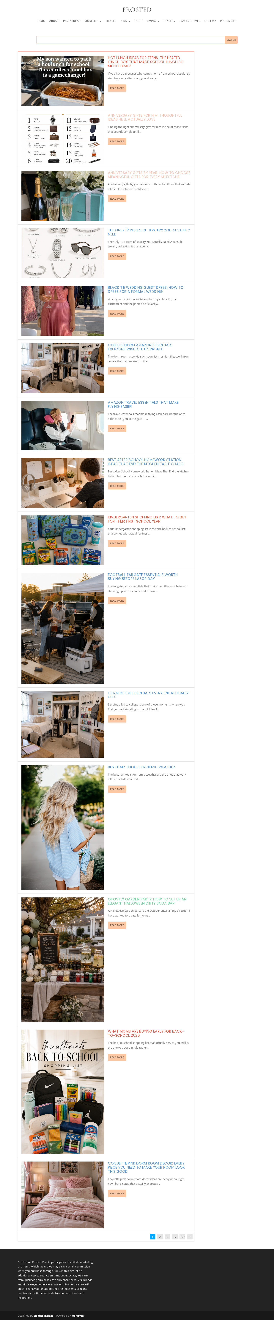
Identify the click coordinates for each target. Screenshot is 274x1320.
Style (168, 21)
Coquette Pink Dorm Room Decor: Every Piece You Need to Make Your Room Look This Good (146, 1167)
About (54, 21)
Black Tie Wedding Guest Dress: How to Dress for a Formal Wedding (146, 289)
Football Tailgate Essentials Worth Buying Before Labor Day (143, 576)
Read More (117, 88)
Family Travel (190, 21)
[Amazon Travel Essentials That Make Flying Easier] (62, 425)
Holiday (210, 21)
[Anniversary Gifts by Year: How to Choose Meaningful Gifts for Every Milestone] (62, 196)
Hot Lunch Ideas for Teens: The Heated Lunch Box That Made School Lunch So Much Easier (146, 62)
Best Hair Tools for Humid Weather (141, 767)
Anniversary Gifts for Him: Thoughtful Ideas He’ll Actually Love (145, 117)
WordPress (78, 1315)
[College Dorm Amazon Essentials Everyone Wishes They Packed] (62, 368)
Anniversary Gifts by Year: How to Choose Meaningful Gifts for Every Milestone (149, 174)
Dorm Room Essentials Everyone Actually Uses (148, 695)
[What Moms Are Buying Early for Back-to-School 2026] (62, 1092)
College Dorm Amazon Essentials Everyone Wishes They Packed (140, 347)
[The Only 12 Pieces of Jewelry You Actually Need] (62, 253)
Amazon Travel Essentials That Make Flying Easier (143, 404)
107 (182, 1237)
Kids (124, 21)
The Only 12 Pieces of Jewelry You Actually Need (149, 232)
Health (111, 21)
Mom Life (91, 21)
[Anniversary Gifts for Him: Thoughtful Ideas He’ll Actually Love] (62, 138)
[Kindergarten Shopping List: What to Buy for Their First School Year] (62, 540)
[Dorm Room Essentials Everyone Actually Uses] (62, 724)
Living (151, 21)
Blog (41, 21)
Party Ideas (71, 21)
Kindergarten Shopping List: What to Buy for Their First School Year (147, 519)
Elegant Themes (43, 1315)
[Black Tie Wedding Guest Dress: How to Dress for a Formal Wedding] (62, 310)
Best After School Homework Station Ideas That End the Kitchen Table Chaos (146, 461)
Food (139, 21)
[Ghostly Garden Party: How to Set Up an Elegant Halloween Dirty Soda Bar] (62, 959)
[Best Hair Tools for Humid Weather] (62, 827)
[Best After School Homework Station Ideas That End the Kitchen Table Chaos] (62, 483)
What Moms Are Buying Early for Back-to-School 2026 (146, 1033)
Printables (228, 21)
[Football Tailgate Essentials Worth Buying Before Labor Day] (62, 628)
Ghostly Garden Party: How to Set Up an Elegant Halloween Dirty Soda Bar (147, 901)
